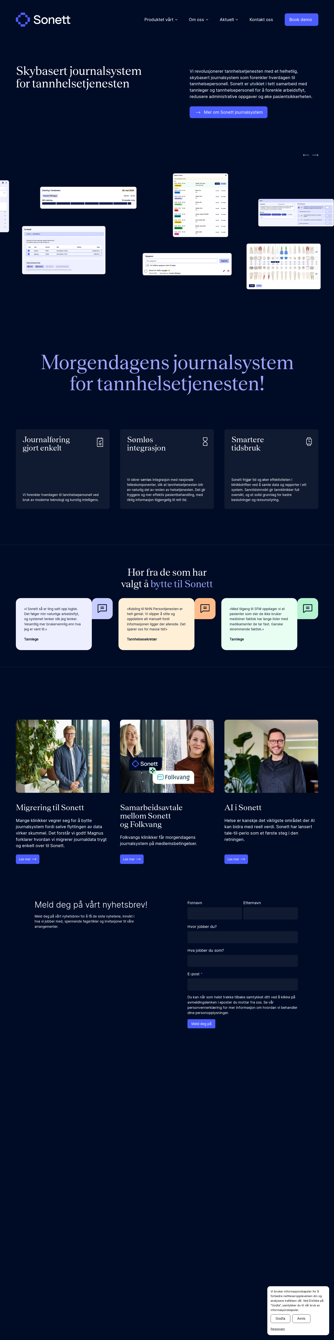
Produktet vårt (158, 19)
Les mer (25, 859)
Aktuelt (227, 19)
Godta (280, 1318)
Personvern (278, 1329)
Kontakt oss (261, 19)
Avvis (301, 1318)
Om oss (196, 19)
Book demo (300, 19)
